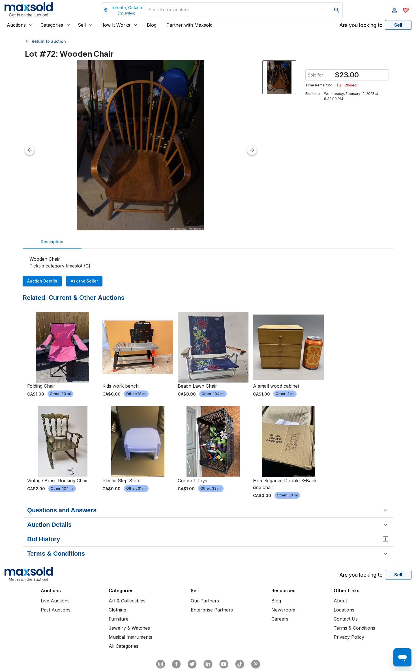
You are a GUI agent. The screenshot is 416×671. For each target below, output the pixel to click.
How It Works (115, 25)
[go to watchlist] (405, 10)
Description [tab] (52, 241)
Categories (51, 25)
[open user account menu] (394, 10)
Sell (82, 25)
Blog (151, 25)
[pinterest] (255, 664)
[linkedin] (208, 664)
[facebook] (176, 664)
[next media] (252, 150)
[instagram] (160, 664)
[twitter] (192, 664)
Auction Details (42, 281)
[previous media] (30, 150)
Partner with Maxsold (189, 25)
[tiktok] (239, 664)
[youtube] (224, 664)
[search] (336, 10)
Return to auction (49, 41)
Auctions (16, 25)
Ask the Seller (84, 281)
